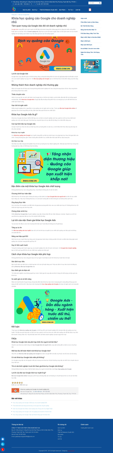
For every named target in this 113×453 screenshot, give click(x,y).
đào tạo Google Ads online (67, 108)
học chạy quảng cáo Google (50, 284)
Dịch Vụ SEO (27, 10)
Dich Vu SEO (71, 450)
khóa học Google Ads (28, 99)
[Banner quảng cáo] (91, 66)
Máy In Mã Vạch (85, 41)
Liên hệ (78, 10)
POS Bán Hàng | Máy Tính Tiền (90, 33)
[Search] (99, 3)
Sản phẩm (62, 10)
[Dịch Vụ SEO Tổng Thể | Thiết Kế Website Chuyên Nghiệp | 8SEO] (14, 9)
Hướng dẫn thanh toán (87, 428)
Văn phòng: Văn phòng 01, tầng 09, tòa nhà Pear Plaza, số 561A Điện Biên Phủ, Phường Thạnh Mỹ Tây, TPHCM (44, 2)
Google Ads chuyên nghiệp (68, 248)
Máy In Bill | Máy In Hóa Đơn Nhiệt (91, 37)
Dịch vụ (34, 10)
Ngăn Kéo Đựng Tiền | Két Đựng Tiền (90, 53)
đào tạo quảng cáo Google (41, 78)
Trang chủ (14, 14)
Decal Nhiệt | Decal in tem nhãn (90, 48)
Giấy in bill (84, 18)
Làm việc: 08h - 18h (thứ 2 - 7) (23, 4)
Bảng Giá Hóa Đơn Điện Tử (88, 29)
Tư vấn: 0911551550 (42, 4)
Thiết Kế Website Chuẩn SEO (48, 10)
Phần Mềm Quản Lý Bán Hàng (89, 22)
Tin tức (70, 10)
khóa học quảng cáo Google (22, 135)
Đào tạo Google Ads (23, 14)
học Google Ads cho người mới (56, 196)
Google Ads (15, 29)
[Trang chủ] (20, 10)
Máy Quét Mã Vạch (86, 45)
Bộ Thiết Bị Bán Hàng (87, 26)
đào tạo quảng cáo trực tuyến (22, 230)
